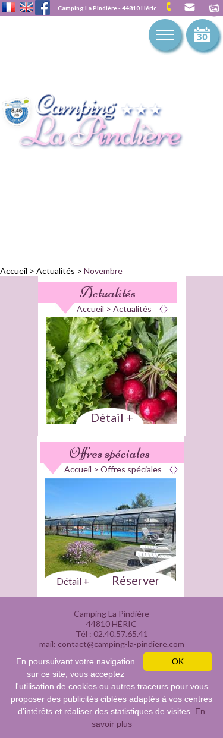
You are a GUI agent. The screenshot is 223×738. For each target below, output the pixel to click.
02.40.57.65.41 (173, 7)
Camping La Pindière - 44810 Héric (107, 7)
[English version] (26, 8)
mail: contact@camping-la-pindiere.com (188, 7)
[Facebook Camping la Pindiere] (42, 6)
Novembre (103, 271)
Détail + (111, 417)
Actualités (55, 271)
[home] (104, 122)
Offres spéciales (109, 453)
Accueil (13, 271)
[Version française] (8, 8)
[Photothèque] (214, 9)
